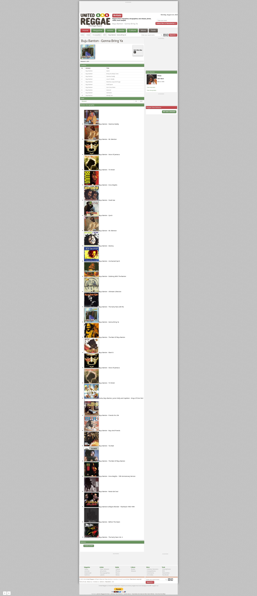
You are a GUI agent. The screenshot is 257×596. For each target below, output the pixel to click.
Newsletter (166, 573)
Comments (150, 573)
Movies (133, 571)
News (86, 569)
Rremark (84, 101)
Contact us (96, 581)
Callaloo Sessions (152, 569)
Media (121, 30)
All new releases (169, 112)
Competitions (151, 571)
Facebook (165, 575)
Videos (118, 569)
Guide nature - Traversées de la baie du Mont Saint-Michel (139, 594)
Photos (118, 571)
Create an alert (88, 545)
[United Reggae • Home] (95, 24)
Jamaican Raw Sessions (117, 594)
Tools (153, 30)
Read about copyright (136, 579)
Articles (87, 571)
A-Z (113, 581)
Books (133, 569)
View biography (151, 87)
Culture (132, 30)
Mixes (118, 575)
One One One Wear (160, 594)
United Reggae (90, 579)
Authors (87, 575)
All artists (103, 571)
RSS (163, 571)
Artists (110, 30)
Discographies (97, 35)
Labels (102, 575)
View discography (151, 90)
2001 (104, 35)
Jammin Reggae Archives (103, 594)
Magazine (97, 30)
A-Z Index (150, 575)
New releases (104, 569)
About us (89, 581)
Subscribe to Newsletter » (166, 23)
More (143, 30)
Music (118, 573)
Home (85, 30)
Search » (173, 35)
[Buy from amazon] (135, 52)
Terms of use (82, 581)
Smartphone (166, 569)
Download (88, 573)
